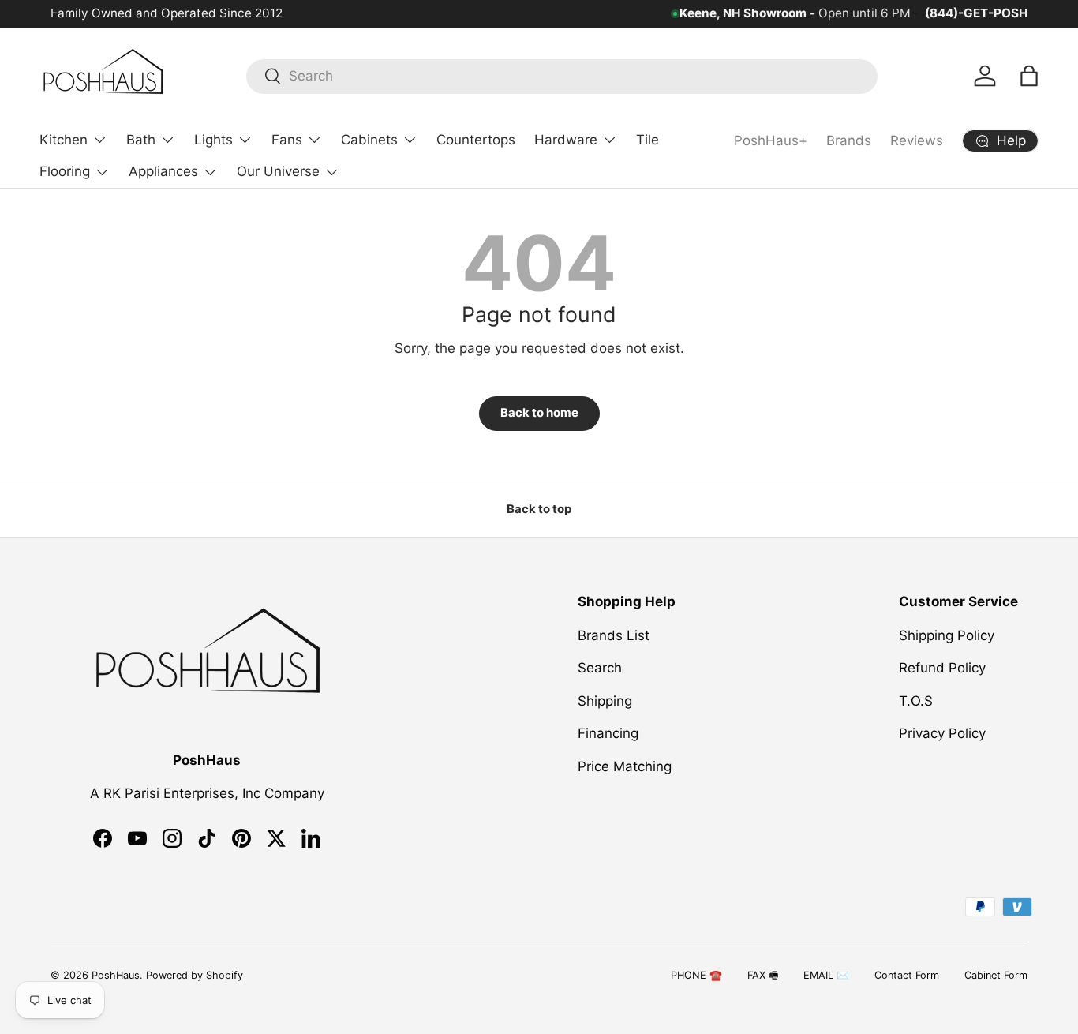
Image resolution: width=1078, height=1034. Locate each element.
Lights (213, 140)
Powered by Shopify (194, 975)
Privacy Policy (942, 733)
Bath (140, 140)
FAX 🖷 (762, 975)
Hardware (565, 140)
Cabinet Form (995, 975)
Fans (286, 140)
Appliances (163, 171)
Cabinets (369, 140)
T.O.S (916, 700)
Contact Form (906, 975)
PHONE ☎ (696, 975)
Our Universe (278, 171)
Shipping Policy (946, 635)
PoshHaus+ (770, 140)
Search (600, 668)
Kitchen (63, 140)
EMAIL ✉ (826, 975)
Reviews (916, 140)
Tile (647, 140)
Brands (848, 140)
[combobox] (562, 75)
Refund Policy (942, 668)
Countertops (475, 140)
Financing (608, 733)
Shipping (605, 700)
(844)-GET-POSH (976, 13)
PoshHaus (116, 975)
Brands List (613, 635)
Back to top (539, 509)
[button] (1029, 75)
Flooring (64, 171)
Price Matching (625, 766)
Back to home (539, 413)
